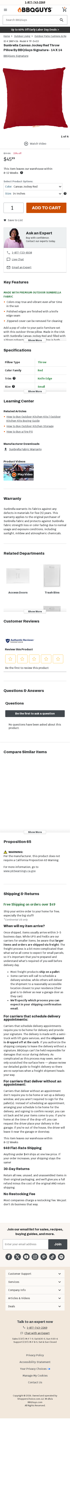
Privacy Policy (35, 1355)
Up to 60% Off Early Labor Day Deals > (35, 29)
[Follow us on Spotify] (61, 1256)
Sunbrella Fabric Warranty (25, 449)
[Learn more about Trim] (14, 378)
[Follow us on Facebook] (8, 1256)
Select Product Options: (18, 181)
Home (7, 36)
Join (58, 1244)
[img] (35, 98)
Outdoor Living (22, 36)
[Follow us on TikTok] (52, 1256)
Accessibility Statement (35, 1362)
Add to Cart (46, 208)
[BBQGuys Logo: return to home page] (35, 10)
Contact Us (35, 1382)
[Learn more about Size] (65, 193)
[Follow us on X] (17, 1256)
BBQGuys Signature (16, 56)
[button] (35, 1274)
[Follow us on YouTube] (26, 1256)
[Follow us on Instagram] (35, 1256)
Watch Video (38, 143)
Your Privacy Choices (33, 1369)
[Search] (61, 20)
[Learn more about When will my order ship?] (22, 173)
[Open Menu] (5, 9)
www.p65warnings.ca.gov (20, 871)
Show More (35, 340)
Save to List (15, 220)
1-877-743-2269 (35, 2)
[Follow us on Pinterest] (43, 1256)
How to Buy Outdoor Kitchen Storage (30, 426)
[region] (35, 101)
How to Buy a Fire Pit (20, 431)
